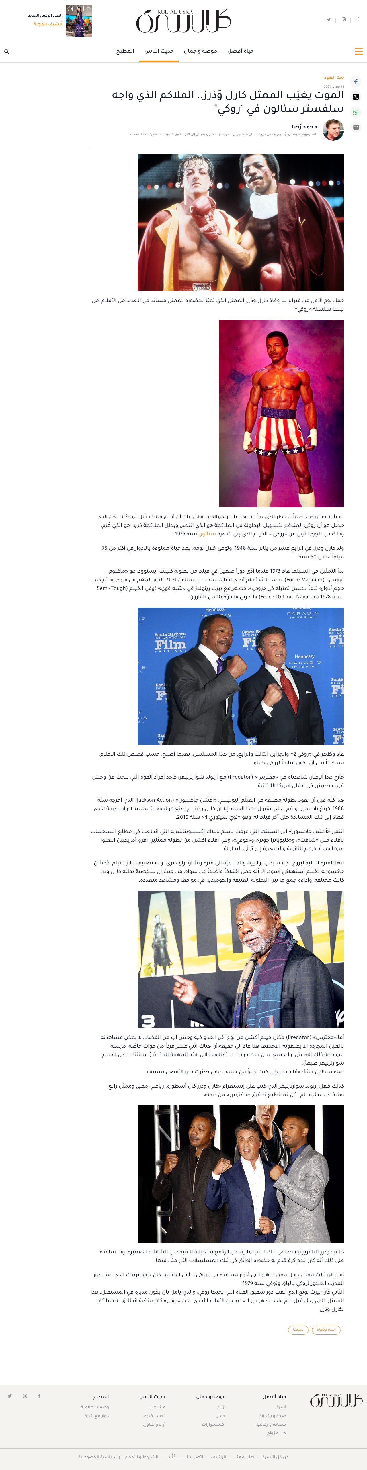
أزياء (221, 1408)
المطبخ (125, 52)
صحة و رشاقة (272, 1416)
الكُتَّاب (172, 1457)
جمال (220, 1416)
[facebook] (358, 20)
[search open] (9, 51)
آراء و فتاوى (154, 1425)
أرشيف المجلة (48, 25)
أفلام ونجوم (326, 1330)
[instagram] (343, 20)
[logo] (183, 20)
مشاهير (157, 1408)
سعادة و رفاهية (271, 1425)
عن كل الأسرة (275, 1457)
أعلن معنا (244, 1457)
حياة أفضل (240, 52)
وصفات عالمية (95, 1408)
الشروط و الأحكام (141, 1457)
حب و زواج (276, 1433)
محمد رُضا (304, 127)
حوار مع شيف (96, 1416)
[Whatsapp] (356, 112)
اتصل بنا (195, 1457)
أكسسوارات (213, 1425)
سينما (298, 1330)
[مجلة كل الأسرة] (336, 1400)
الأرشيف (219, 1457)
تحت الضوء (334, 78)
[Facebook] (356, 81)
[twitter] (328, 20)
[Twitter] (356, 96)
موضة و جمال (200, 52)
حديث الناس (159, 52)
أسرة (281, 1408)
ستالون (206, 534)
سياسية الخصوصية (97, 1457)
